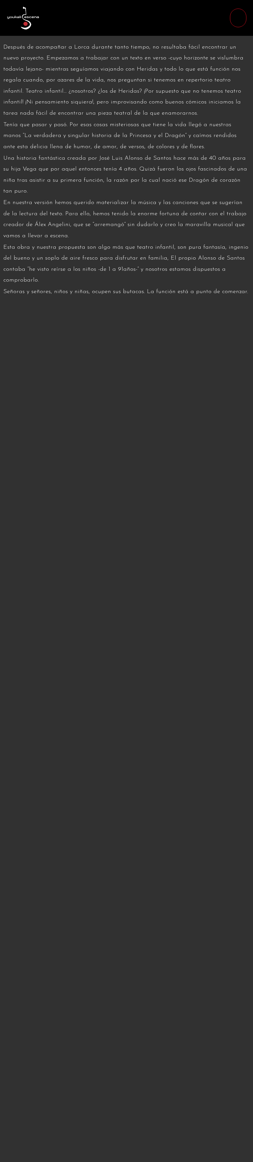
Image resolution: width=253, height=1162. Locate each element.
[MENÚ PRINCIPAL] (238, 18)
